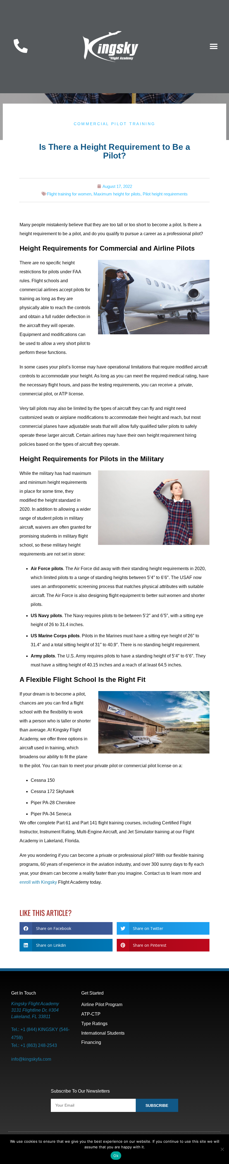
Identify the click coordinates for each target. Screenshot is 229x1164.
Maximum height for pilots (117, 194)
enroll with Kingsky (38, 882)
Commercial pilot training (115, 124)
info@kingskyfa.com (31, 1059)
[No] (222, 1149)
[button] (213, 46)
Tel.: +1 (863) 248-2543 (34, 1045)
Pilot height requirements (165, 194)
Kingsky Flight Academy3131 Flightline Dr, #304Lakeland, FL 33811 (35, 1010)
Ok (115, 1155)
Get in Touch (23, 992)
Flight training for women (69, 194)
